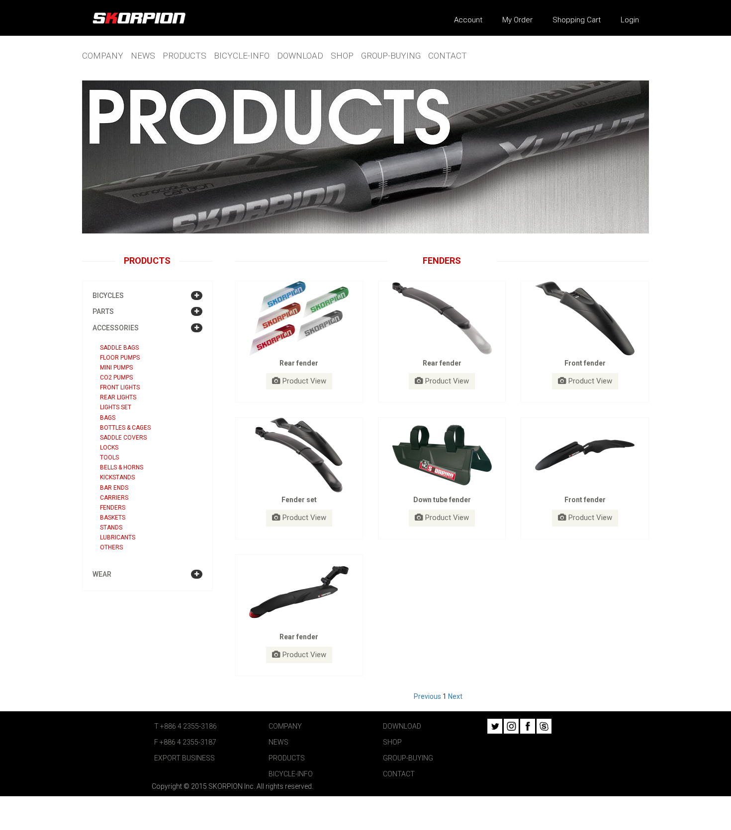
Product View (304, 381)
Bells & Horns (121, 467)
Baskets (112, 517)
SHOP (342, 56)
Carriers (114, 497)
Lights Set (115, 407)
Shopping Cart (576, 19)
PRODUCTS (184, 56)
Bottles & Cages (125, 427)
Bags (107, 417)
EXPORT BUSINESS (184, 758)
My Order (517, 19)
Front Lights (120, 387)
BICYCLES (108, 296)
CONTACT (447, 56)
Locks (109, 447)
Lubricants (117, 537)
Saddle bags (119, 347)
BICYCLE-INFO (242, 56)
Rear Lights (118, 397)
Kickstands (117, 477)
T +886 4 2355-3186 (185, 726)
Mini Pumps (116, 367)
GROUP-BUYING (391, 56)
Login (630, 19)
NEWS (143, 56)
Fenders (112, 507)
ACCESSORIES (115, 328)
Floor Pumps (120, 357)
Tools (109, 457)
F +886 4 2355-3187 (185, 742)
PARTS (103, 311)
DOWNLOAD (300, 56)
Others (111, 547)
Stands (111, 527)
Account (468, 19)
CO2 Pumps (116, 377)
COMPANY (102, 56)
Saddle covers (123, 437)
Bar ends (114, 487)
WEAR (101, 574)
